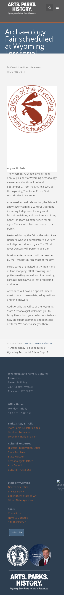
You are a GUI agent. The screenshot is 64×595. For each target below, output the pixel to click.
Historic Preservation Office (24, 447)
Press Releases (43, 343)
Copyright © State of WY (22, 495)
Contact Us (14, 513)
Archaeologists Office (20, 461)
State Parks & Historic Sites (24, 427)
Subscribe (16, 532)
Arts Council (15, 465)
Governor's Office (18, 487)
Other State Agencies (20, 500)
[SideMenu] (58, 7)
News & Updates (18, 517)
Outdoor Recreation (19, 432)
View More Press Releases (25, 67)
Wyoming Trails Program (22, 436)
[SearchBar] (49, 7)
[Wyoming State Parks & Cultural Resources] (22, 8)
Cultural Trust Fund (19, 469)
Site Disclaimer (17, 522)
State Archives (16, 452)
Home (28, 343)
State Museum (16, 456)
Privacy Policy (16, 491)
